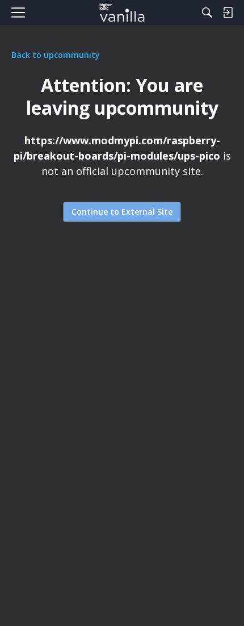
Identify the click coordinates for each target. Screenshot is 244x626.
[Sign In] (227, 12)
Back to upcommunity (55, 54)
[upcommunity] (122, 12)
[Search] (207, 12)
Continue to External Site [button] (122, 211)
